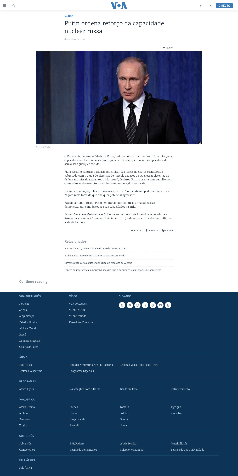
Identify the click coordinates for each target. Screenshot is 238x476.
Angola (23, 309)
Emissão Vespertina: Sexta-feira (139, 364)
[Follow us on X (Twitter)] (145, 305)
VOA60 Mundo (77, 316)
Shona (124, 419)
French (74, 407)
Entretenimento (180, 389)
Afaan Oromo (27, 407)
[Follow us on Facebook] (122, 305)
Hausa (73, 413)
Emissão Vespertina (30, 371)
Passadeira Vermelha (81, 322)
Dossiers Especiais (29, 340)
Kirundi (74, 425)
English (23, 425)
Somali (124, 425)
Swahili (124, 407)
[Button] (168, 48)
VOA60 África (77, 309)
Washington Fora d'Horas (85, 389)
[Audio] (211, 5)
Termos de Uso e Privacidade (187, 449)
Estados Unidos (28, 322)
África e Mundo (28, 328)
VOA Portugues (78, 303)
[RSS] (168, 305)
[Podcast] (153, 305)
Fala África (25, 364)
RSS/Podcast (77, 443)
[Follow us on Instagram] (137, 305)
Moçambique (26, 316)
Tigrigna (176, 407)
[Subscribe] (160, 305)
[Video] (201, 5)
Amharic (24, 413)
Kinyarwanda (77, 419)
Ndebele (125, 413)
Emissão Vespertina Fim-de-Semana (91, 364)
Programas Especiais (82, 371)
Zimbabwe (177, 413)
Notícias (24, 303)
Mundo (69, 16)
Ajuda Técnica (128, 443)
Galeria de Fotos (28, 346)
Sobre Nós (25, 443)
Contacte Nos (27, 449)
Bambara (24, 419)
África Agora (26, 389)
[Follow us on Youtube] (130, 305)
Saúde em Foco (129, 389)
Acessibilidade (179, 443)
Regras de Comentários (83, 449)
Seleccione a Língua (131, 449)
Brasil (22, 334)
